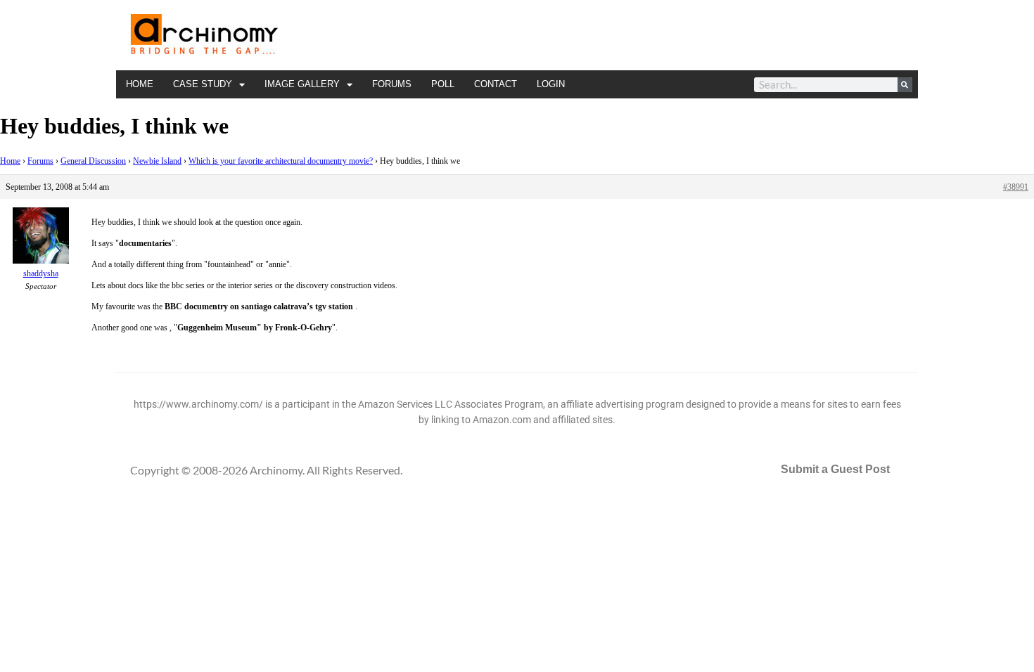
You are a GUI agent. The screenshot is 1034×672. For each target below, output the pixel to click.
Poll (442, 84)
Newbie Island (157, 161)
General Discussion (93, 161)
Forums (391, 84)
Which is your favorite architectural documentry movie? (281, 161)
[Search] (905, 84)
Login (551, 84)
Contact (495, 84)
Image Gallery (302, 84)
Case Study (202, 84)
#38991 (1015, 187)
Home (139, 84)
